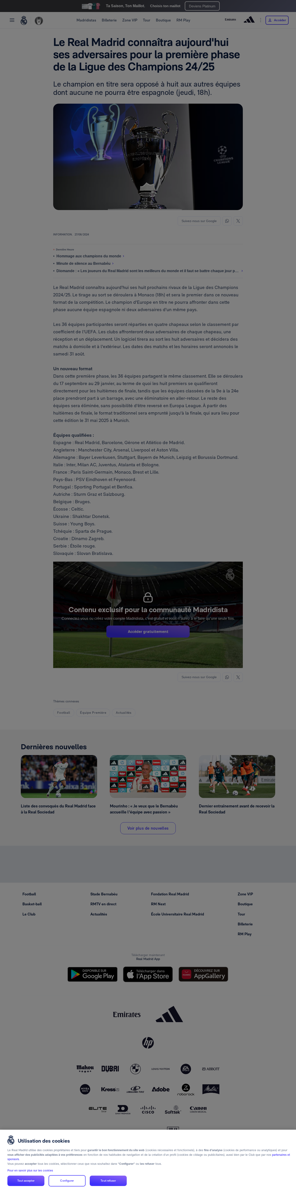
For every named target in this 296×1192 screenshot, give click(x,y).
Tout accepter (25, 1180)
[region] (148, 1161)
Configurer (67, 1180)
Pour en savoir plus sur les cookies (30, 1170)
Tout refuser (108, 1180)
